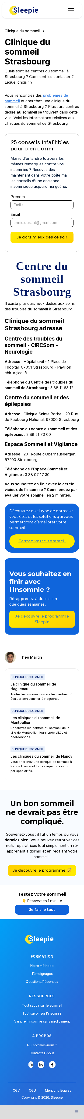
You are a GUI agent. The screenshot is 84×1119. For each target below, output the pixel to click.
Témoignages (42, 974)
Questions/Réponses (42, 982)
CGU (32, 1090)
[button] (70, 10)
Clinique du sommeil (22, 30)
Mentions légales (58, 1090)
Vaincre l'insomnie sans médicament (42, 1021)
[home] (24, 10)
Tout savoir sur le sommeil (42, 1005)
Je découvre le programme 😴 (42, 870)
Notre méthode (42, 966)
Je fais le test (42, 909)
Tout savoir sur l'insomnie (42, 1013)
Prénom (17, 196)
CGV (16, 1090)
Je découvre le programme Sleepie (42, 619)
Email (15, 214)
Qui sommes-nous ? (42, 1045)
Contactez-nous (42, 1053)
